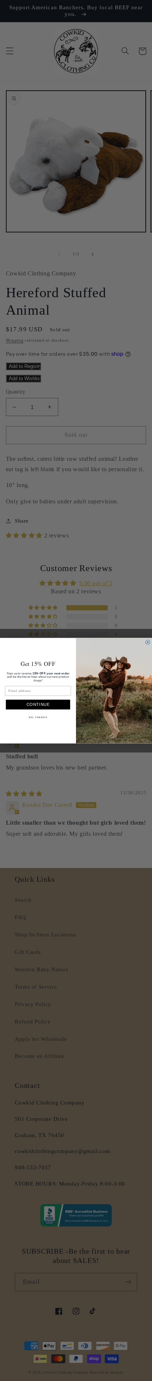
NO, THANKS (38, 717)
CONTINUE (38, 704)
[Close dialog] (147, 642)
